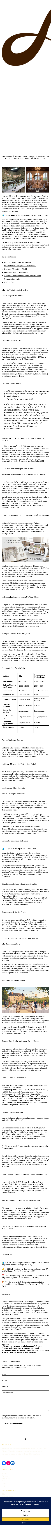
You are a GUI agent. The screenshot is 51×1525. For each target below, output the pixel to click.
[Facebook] (4, 1463)
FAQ (3, 1486)
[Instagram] (8, 1463)
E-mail (5, 1380)
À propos (5, 1476)
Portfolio (4, 1481)
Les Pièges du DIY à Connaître (16, 272)
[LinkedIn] (12, 1463)
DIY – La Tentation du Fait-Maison (17, 262)
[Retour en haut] (25, 1439)
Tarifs (4, 1483)
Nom (4, 1374)
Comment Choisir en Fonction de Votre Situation (22, 276)
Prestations (6, 1478)
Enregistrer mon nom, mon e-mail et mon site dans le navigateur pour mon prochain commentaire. (21, 1417)
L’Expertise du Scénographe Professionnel (20, 266)
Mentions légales (7, 1496)
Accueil (4, 1473)
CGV (3, 1494)
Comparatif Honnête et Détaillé (16, 269)
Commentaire (7, 1393)
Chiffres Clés (9, 282)
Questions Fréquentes (12, 279)
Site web (5, 1387)
